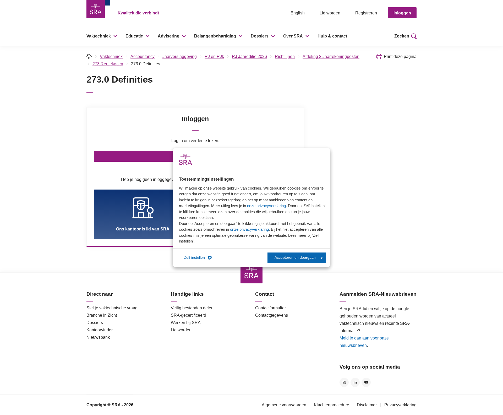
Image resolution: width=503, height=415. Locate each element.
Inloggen (402, 13)
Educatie (134, 36)
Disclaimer (367, 405)
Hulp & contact (332, 36)
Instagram (344, 382)
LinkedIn (355, 382)
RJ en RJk (214, 56)
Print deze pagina (400, 56)
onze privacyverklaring (266, 205)
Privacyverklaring (400, 405)
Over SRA (293, 36)
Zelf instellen (194, 258)
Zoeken (401, 36)
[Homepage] (95, 9)
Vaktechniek (98, 36)
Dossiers (260, 36)
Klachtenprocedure (331, 405)
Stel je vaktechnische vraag (112, 308)
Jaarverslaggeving (179, 56)
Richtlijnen (285, 56)
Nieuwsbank (98, 337)
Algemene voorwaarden (284, 405)
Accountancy (142, 56)
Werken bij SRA (186, 322)
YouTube (366, 382)
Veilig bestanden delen (192, 308)
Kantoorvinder (99, 330)
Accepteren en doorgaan (295, 258)
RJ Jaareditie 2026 (249, 56)
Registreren (366, 13)
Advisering (168, 36)
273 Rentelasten (107, 64)
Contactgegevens (271, 315)
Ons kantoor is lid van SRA (143, 229)
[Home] (89, 56)
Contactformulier (270, 308)
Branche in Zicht (101, 315)
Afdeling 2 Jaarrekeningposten (331, 56)
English (298, 13)
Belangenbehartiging (215, 36)
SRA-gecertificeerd (188, 315)
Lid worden (330, 13)
